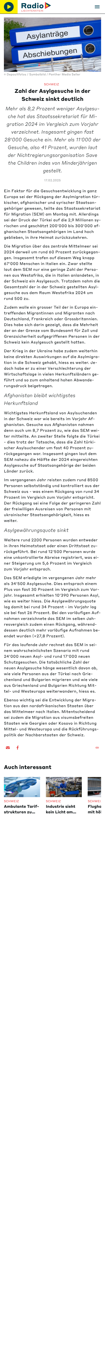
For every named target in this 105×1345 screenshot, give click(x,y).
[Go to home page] (36, 7)
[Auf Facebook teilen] (17, 748)
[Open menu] (97, 7)
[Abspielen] (9, 7)
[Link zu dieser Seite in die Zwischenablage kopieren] (97, 748)
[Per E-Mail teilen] (8, 748)
